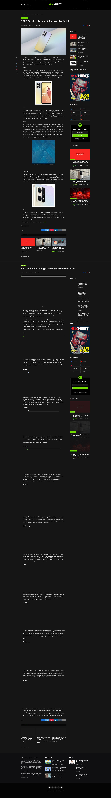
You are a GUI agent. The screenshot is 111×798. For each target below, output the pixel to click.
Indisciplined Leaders (77, 8)
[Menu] (21, 9)
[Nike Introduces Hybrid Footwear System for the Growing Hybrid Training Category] (28, 732)
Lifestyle (49, 8)
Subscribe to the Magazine (26, 1)
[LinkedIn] (17, 67)
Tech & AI (31, 8)
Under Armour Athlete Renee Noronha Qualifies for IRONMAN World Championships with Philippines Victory (43, 740)
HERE (44, 222)
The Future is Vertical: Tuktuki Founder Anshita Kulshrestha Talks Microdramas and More (82, 775)
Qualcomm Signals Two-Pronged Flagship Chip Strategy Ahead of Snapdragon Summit (26, 249)
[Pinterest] (17, 70)
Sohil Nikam (82, 165)
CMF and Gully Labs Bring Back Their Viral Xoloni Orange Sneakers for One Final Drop (59, 738)
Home (25, 8)
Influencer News (51, 1)
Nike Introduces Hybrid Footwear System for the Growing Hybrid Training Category (26, 739)
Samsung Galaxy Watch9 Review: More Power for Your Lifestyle (83, 56)
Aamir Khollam (24, 25)
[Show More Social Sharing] (89, 25)
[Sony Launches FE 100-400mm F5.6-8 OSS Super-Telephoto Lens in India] (73, 63)
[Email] (17, 72)
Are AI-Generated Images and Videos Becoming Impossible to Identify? (58, 775)
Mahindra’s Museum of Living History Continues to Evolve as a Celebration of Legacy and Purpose (84, 315)
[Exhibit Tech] (55, 4)
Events (68, 8)
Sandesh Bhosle (24, 272)
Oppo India (27, 225)
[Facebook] (17, 61)
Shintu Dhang (82, 184)
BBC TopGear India (44, 1)
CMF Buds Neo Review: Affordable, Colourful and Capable (58, 248)
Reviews (37, 8)
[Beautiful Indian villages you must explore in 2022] (43, 276)
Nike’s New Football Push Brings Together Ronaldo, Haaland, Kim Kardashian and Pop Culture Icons (83, 307)
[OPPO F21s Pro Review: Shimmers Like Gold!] (43, 54)
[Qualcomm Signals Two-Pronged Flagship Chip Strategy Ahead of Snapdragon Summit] (28, 242)
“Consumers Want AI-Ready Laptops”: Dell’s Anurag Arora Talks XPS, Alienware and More (82, 768)
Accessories (73, 179)
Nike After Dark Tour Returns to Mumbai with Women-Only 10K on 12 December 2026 (81, 201)
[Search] (88, 9)
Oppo (22, 225)
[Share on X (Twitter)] (85, 25)
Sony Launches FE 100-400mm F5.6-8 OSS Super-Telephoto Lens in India (84, 63)
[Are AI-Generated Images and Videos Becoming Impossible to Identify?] (48, 775)
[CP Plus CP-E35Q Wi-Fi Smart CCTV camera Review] (43, 242)
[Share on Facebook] (83, 25)
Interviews (62, 8)
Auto (43, 8)
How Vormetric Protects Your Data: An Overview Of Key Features (59, 768)
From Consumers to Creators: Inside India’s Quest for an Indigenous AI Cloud (58, 761)
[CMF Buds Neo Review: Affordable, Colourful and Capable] (59, 242)
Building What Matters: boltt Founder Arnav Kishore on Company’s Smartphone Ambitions (83, 761)
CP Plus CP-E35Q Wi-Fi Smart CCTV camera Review (43, 248)
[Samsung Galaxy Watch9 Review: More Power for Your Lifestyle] (73, 56)
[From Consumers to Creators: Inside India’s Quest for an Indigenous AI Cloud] (48, 762)
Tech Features (73, 198)
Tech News (26, 14)
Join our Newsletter (35, 1)
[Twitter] (17, 64)
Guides (55, 8)
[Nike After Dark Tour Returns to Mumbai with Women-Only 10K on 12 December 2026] (80, 193)
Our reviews (23, 766)
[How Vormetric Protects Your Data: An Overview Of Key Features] (48, 769)
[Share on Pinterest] (87, 25)
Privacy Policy (80, 139)
